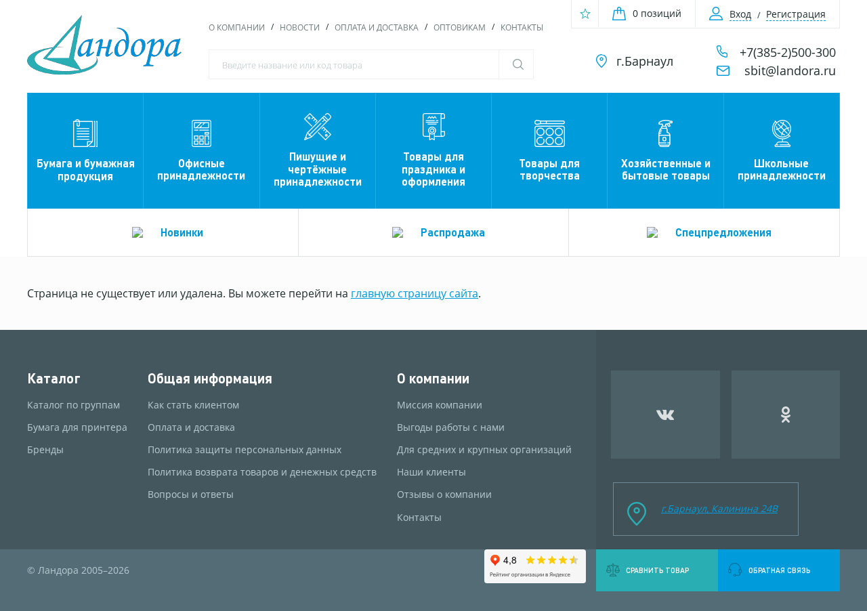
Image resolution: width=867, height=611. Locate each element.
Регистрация (796, 13)
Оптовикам (460, 27)
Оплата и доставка (377, 27)
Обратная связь (779, 570)
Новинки (182, 232)
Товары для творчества (549, 169)
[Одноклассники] (786, 415)
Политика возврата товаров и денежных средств (262, 472)
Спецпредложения (723, 232)
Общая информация (210, 378)
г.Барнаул (644, 61)
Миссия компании (439, 405)
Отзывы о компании (444, 494)
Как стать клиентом (193, 405)
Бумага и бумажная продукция (86, 169)
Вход (740, 13)
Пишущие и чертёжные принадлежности (318, 168)
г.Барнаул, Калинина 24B (719, 508)
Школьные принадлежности (782, 169)
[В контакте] (665, 415)
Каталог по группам (73, 405)
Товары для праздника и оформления (433, 168)
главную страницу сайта (414, 293)
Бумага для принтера (77, 427)
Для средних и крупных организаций (484, 449)
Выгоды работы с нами (451, 427)
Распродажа (453, 232)
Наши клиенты (431, 472)
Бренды (45, 449)
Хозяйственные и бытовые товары (666, 169)
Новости (300, 27)
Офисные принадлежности (201, 169)
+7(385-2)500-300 (788, 52)
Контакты (522, 27)
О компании (237, 27)
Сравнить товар (657, 570)
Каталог (54, 378)
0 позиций (657, 13)
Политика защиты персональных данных (244, 449)
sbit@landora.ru (790, 70)
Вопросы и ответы (191, 494)
